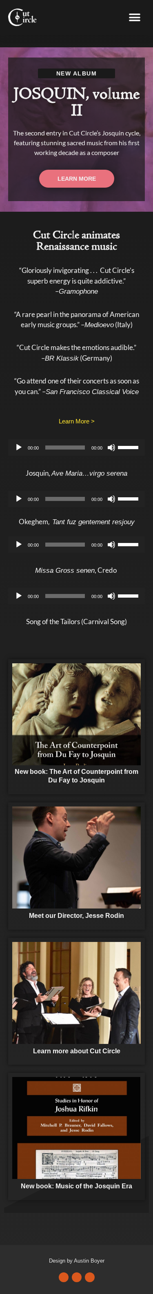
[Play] (19, 447)
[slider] (129, 446)
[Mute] (111, 447)
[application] (76, 447)
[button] (134, 17)
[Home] (76, 714)
